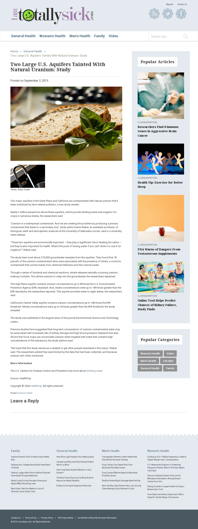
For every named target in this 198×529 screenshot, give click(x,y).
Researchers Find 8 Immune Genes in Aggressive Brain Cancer (158, 131)
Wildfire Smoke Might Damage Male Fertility (121, 481)
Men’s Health (79, 36)
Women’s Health (52, 36)
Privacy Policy (47, 518)
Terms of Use (31, 518)
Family (99, 36)
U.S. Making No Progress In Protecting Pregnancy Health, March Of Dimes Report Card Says (165, 468)
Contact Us (182, 4)
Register (169, 4)
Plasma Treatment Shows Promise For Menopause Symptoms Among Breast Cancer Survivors (164, 478)
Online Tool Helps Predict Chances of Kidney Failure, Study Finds (157, 305)
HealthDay (36, 385)
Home (14, 51)
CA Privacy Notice (65, 518)
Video (113, 36)
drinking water (94, 370)
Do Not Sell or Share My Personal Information (97, 518)
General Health (23, 36)
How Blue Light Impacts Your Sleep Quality (75, 457)
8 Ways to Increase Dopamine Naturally (73, 486)
